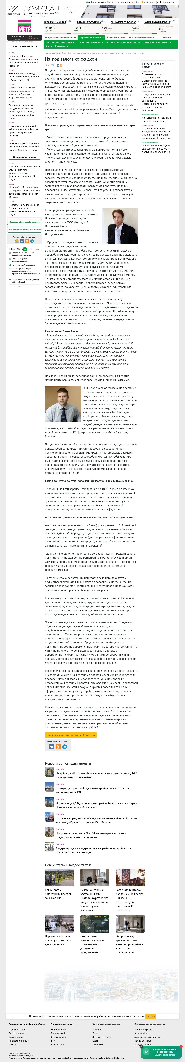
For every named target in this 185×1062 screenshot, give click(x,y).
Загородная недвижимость (141, 37)
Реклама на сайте (15, 1058)
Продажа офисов (143, 1029)
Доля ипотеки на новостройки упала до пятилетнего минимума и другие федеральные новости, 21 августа (24, 173)
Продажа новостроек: (62, 1024)
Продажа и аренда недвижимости (61, 42)
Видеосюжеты (61, 46)
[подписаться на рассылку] (17, 240)
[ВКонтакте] (58, 65)
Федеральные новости (24, 157)
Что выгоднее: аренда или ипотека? (25, 229)
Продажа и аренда (60, 753)
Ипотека (167, 37)
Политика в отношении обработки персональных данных (67, 1058)
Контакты (120, 1058)
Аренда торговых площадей (148, 1036)
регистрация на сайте (128, 2)
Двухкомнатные (17, 1033)
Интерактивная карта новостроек (60, 37)
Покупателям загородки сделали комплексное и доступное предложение (156, 148)
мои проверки (169, 2)
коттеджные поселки (123, 21)
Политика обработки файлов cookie (103, 1058)
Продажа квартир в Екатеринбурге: (27, 1024)
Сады (95, 1040)
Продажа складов (143, 1040)
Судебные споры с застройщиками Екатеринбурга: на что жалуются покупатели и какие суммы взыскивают (156, 80)
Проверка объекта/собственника (25, 222)
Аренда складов (142, 1044)
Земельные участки (102, 1036)
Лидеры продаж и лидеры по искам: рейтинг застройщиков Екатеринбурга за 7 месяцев (24, 146)
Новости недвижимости (24, 46)
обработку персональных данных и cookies (119, 1016)
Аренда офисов (142, 1033)
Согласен (151, 1016)
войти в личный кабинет (100, 2)
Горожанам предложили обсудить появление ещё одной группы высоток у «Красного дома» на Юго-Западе (22, 112)
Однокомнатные (17, 1029)
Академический (58, 1029)
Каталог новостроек (91, 753)
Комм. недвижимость (61, 757)
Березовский (57, 1044)
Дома (95, 1033)
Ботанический (58, 1033)
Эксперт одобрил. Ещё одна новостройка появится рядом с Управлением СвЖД (24, 76)
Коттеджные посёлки (123, 753)
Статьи (49, 46)
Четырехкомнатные (19, 1040)
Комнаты (13, 1044)
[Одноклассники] (61, 65)
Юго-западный (58, 1036)
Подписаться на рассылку (71, 735)
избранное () (151, 2)
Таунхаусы (97, 1044)
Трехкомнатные (17, 1036)
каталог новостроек (89, 21)
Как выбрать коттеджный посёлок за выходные (156, 119)
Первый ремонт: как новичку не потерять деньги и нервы (58, 940)
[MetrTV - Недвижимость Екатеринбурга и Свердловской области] (24, 26)
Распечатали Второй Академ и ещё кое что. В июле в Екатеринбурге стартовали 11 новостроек (157, 133)
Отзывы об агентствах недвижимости (123, 42)
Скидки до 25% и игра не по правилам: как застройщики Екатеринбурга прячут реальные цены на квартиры (156, 102)
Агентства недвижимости (91, 42)
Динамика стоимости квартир (157, 42)
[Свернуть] (141, 1046)
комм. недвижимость (157, 21)
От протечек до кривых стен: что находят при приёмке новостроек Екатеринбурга (129, 944)
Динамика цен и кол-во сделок (98, 757)
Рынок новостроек (116, 37)
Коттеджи (97, 1029)
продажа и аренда (55, 21)
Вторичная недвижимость (91, 37)
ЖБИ (53, 1040)
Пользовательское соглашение (34, 1058)
